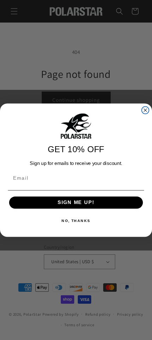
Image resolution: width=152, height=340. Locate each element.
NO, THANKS (76, 220)
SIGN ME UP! (76, 202)
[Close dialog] (145, 110)
